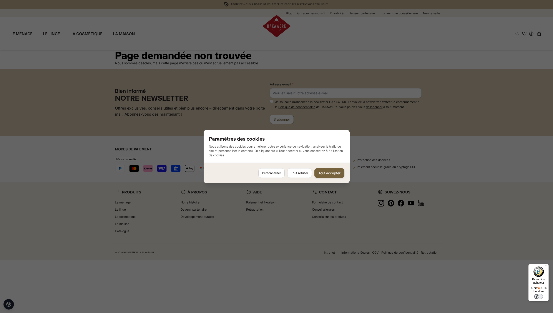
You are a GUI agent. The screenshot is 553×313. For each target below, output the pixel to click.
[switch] (538, 296)
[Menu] (546, 266)
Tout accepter (329, 173)
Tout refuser (299, 173)
